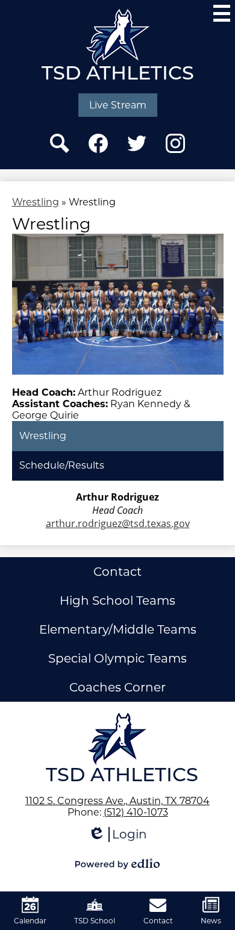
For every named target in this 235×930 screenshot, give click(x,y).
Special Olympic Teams (117, 658)
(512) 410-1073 (136, 812)
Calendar (30, 920)
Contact (117, 571)
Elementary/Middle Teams (117, 629)
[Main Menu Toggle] (221, 13)
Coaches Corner (117, 687)
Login (117, 834)
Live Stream (117, 105)
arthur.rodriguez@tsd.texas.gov (118, 523)
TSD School (94, 920)
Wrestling (35, 202)
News (211, 920)
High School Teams (117, 600)
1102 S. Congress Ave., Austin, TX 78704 (117, 801)
